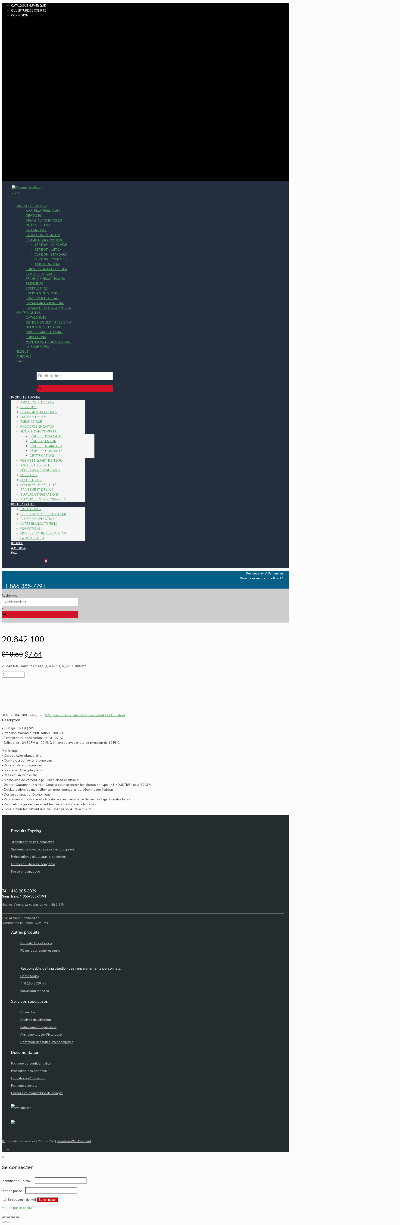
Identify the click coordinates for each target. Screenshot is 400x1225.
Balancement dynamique (38, 1027)
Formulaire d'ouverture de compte (37, 1093)
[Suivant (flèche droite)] (8, 1221)
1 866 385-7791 (25, 586)
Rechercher (45, 369)
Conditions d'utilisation (28, 1078)
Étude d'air (28, 1012)
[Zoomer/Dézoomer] (4, 1217)
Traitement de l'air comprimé (32, 842)
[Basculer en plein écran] (8, 1217)
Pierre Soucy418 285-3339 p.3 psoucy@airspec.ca (34, 983)
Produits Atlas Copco (36, 943)
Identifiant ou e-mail (18, 1181)
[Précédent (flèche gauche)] (4, 1221)
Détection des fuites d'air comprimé (46, 1042)
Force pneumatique (25, 871)
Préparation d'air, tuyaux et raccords (38, 857)
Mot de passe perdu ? (18, 1208)
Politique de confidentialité (31, 1063)
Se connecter (47, 1199)
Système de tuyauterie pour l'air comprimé (43, 849)
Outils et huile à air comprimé (33, 864)
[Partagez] (13, 1217)
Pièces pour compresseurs (40, 950)
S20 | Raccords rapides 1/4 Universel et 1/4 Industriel (85, 715)
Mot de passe (13, 1191)
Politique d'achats (24, 1085)
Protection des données (29, 1071)
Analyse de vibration (35, 1020)
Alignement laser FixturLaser (41, 1034)
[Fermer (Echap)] (17, 1217)
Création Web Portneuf (74, 1141)
